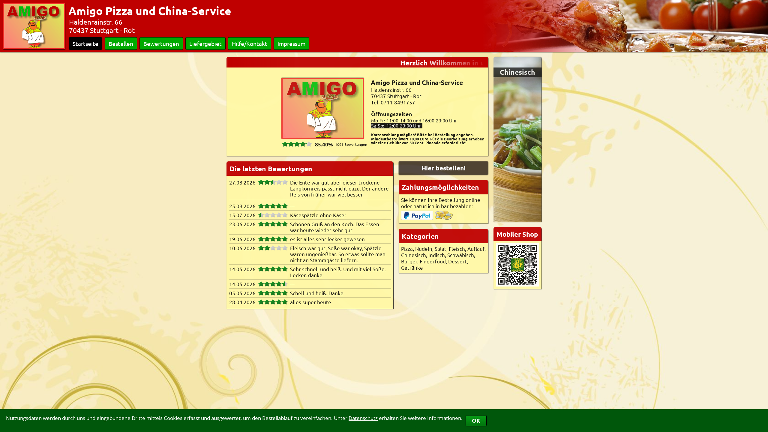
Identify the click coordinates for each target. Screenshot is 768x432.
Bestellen (121, 43)
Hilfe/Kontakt (249, 43)
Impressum (291, 43)
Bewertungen (161, 43)
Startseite (85, 43)
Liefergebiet (205, 43)
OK (476, 420)
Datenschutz (363, 418)
